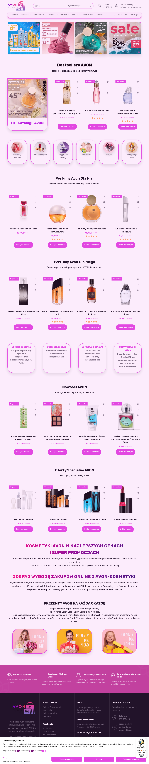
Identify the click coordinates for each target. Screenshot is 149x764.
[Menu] (145, 739)
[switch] (141, 755)
